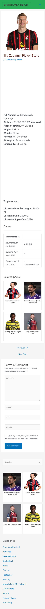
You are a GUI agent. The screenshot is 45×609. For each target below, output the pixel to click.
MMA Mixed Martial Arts (14, 584)
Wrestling (7, 602)
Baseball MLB (9, 556)
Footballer (8, 60)
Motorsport (8, 588)
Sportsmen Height (17, 4)
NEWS (6, 593)
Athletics (7, 551)
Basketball (8, 561)
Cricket (6, 570)
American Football (11, 547)
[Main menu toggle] (40, 4)
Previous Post (22, 348)
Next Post (22, 354)
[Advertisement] (22, 85)
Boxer (5, 565)
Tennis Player (9, 598)
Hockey (6, 579)
